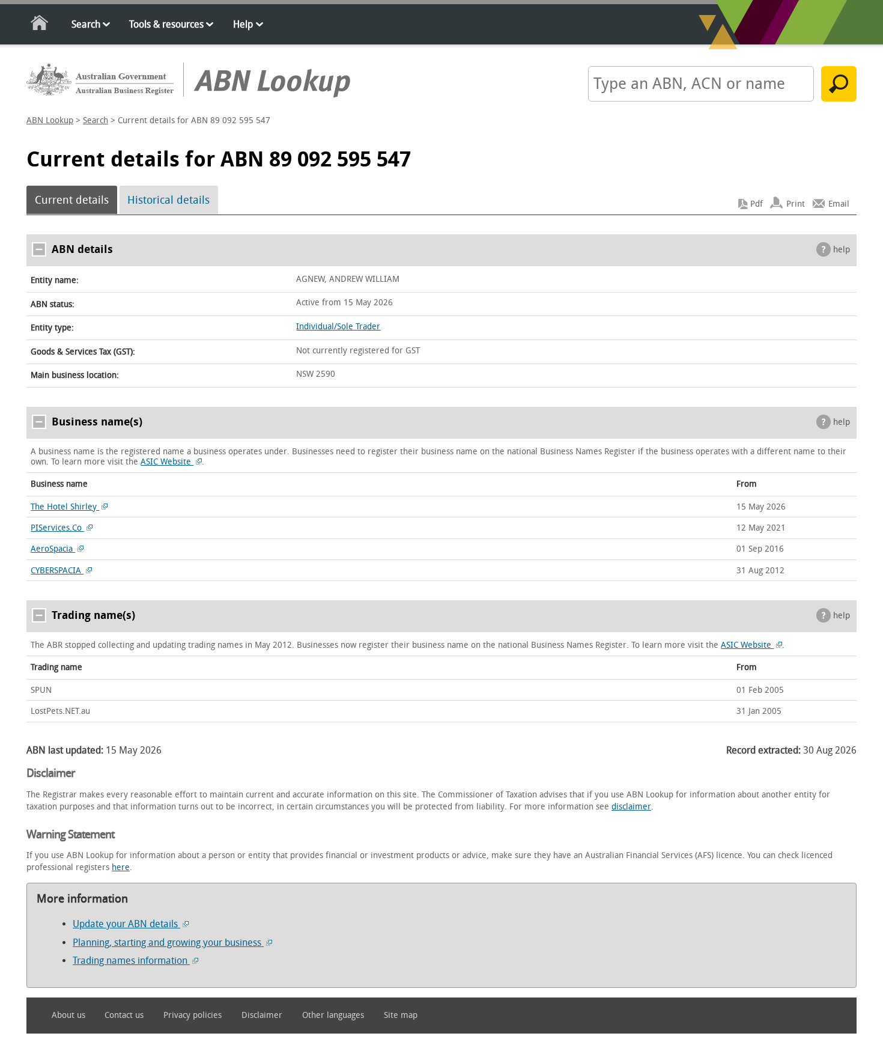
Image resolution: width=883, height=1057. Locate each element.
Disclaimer (261, 1015)
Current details (72, 200)
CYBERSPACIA (57, 570)
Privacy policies (192, 1015)
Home (39, 25)
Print (795, 204)
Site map (400, 1015)
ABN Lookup (49, 120)
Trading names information (131, 960)
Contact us (124, 1015)
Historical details (168, 200)
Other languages (333, 1015)
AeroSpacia (53, 549)
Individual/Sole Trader (338, 326)
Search (85, 24)
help (841, 250)
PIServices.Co (57, 528)
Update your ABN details (126, 924)
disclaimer (631, 807)
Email (838, 204)
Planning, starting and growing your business (168, 942)
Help (243, 24)
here (121, 867)
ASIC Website (167, 462)
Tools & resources (166, 24)
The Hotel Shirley (65, 507)
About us (68, 1015)
